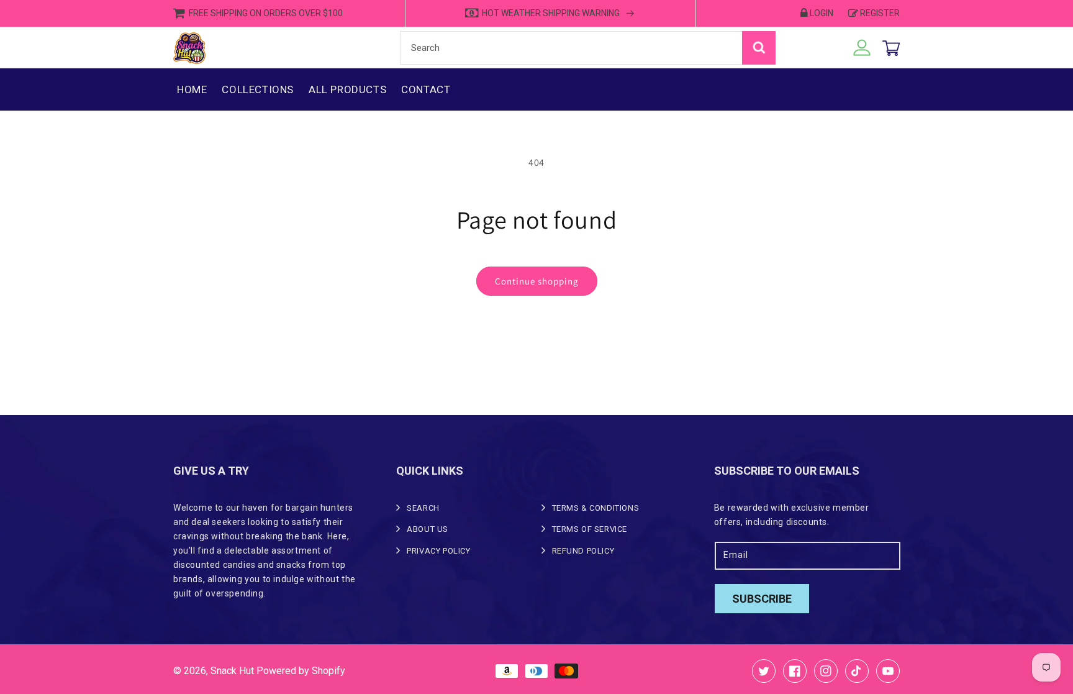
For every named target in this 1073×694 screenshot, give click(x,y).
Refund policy (583, 550)
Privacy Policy (438, 550)
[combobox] (588, 48)
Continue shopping (537, 281)
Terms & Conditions (596, 508)
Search (423, 508)
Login (821, 13)
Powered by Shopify (300, 671)
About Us (427, 529)
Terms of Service (590, 529)
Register (880, 13)
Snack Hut (232, 671)
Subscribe (762, 598)
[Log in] (862, 48)
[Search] (759, 48)
